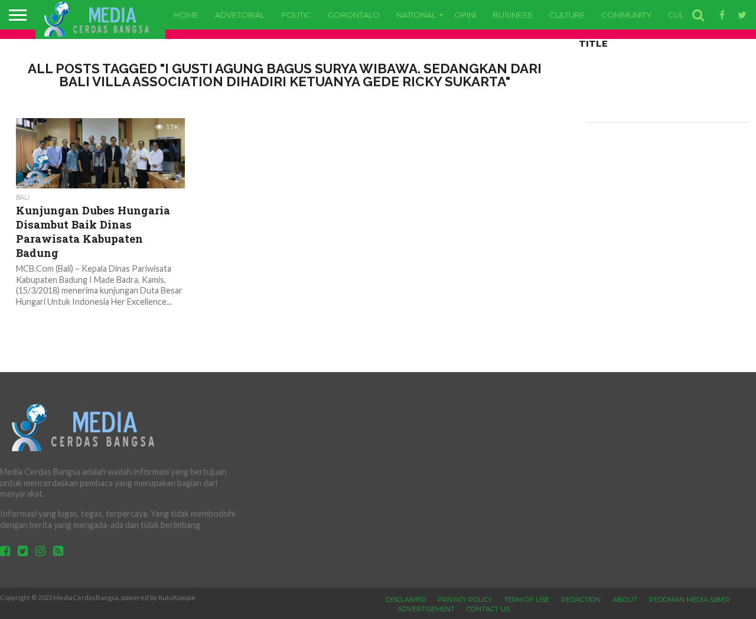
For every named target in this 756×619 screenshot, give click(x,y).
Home (186, 14)
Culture (567, 14)
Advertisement (426, 609)
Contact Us (488, 609)
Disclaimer (406, 599)
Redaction (581, 599)
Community (626, 14)
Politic (296, 14)
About (624, 599)
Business (513, 14)
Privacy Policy (465, 599)
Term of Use (526, 599)
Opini (465, 14)
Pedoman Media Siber (689, 599)
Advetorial (240, 14)
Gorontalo (354, 14)
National (416, 14)
